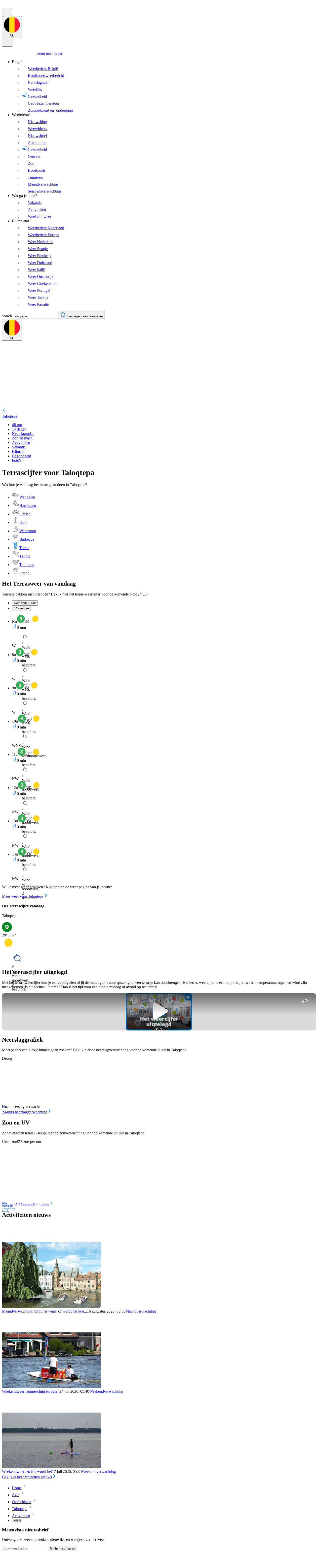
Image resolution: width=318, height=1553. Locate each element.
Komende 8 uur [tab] (25, 603)
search (7, 316)
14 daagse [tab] (21, 608)
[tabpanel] (159, 757)
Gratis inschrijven (62, 1548)
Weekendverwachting (106, 1391)
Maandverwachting (140, 1311)
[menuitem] (164, 86)
